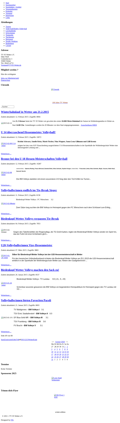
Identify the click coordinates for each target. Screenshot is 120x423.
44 (11, 340)
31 (52, 360)
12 (58, 352)
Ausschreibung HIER (89, 125)
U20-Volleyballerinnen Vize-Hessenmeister (26, 245)
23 (68, 354)
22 (65, 354)
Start (7, 3)
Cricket (8, 46)
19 (58, 354)
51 (24, 340)
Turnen (8, 27)
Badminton (10, 43)
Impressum (10, 15)
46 (14, 340)
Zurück (7, 340)
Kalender (9, 11)
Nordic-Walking (12, 41)
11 (55, 352)
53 (27, 340)
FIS (12, 420)
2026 (63, 342)
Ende (35, 340)
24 (52, 357)
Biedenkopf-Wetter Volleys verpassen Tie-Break (30, 218)
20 (60, 354)
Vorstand (9, 13)
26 (58, 357)
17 (52, 354)
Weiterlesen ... (6, 154)
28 (63, 357)
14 (63, 352)
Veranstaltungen (11, 9)
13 (60, 352)
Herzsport (9, 39)
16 (68, 352)
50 (22, 340)
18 (55, 354)
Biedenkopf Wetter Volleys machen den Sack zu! (30, 269)
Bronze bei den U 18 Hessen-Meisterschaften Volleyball (34, 158)
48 (18, 340)
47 (16, 340)
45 (12, 340)
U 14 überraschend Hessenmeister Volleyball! (28, 132)
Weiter (30, 340)
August (58, 342)
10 (52, 352)
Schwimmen (10, 33)
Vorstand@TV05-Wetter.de (11, 65)
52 (26, 340)
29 (65, 357)
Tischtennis (10, 37)
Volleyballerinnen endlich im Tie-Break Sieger (29, 190)
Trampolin (9, 35)
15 (65, 352)
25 (55, 357)
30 (68, 357)
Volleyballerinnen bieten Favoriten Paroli (26, 300)
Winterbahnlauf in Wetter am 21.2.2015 (25, 111)
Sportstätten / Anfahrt (13, 7)
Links (8, 18)
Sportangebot (10, 5)
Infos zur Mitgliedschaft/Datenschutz (10, 79)
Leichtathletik (11, 31)
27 (60, 357)
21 (63, 354)
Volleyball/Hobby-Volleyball (16, 29)
